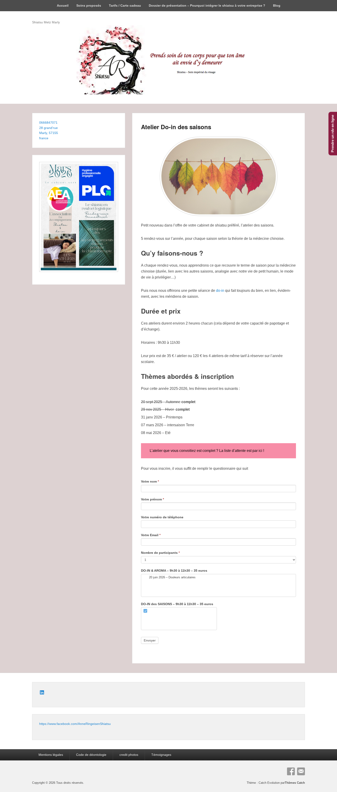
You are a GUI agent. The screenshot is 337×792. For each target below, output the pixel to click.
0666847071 (48, 122)
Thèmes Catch (295, 782)
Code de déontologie (91, 754)
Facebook (291, 771)
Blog (276, 5)
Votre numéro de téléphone (162, 517)
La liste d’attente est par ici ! (241, 451)
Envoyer (150, 640)
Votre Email (150, 535)
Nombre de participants (160, 552)
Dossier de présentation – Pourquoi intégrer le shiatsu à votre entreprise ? (207, 5)
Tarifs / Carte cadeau (125, 5)
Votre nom (150, 481)
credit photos (128, 754)
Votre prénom (152, 499)
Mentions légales (51, 754)
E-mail (301, 771)
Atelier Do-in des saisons (176, 127)
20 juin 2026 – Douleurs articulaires (172, 577)
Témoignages (161, 754)
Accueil (63, 5)
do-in (220, 290)
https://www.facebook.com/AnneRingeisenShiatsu (75, 724)
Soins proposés (88, 5)
